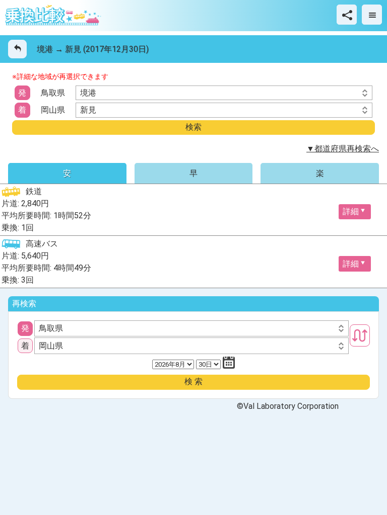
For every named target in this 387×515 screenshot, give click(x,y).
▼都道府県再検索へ (342, 148)
